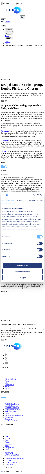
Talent (7, 36)
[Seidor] (13, 10)
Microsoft (8, 438)
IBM (6, 440)
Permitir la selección (22, 271)
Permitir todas (22, 265)
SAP (6, 436)
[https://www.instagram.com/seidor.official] (6, 358)
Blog (7, 44)
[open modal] (2, 2)
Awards (7, 388)
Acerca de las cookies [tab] (34, 201)
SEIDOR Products (11, 421)
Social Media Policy (11, 462)
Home (7, 42)
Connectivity (9, 417)
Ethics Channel (10, 464)
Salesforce (8, 444)
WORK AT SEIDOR (12, 455)
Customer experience (12, 408)
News (7, 381)
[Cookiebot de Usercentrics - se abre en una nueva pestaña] (33, 195)
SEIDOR (8, 38)
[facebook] (1, 166)
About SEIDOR (10, 379)
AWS (7, 446)
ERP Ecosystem (10, 411)
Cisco (7, 449)
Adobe (7, 442)
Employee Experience (12, 409)
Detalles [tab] (20, 201)
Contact (7, 22)
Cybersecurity (9, 419)
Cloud (7, 413)
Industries (9, 32)
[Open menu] (3, 26)
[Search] (22, 17)
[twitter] (6, 166)
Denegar (22, 278)
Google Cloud (9, 448)
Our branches (9, 385)
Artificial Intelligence (12, 404)
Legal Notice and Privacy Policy (15, 458)
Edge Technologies (11, 406)
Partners (8, 34)
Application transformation (14, 415)
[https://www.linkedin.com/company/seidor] (6, 355)
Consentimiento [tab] (8, 201)
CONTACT (9, 453)
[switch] (40, 243)
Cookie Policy (9, 460)
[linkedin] (3, 166)
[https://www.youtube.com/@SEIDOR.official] (6, 364)
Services (8, 29)
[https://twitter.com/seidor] (6, 361)
